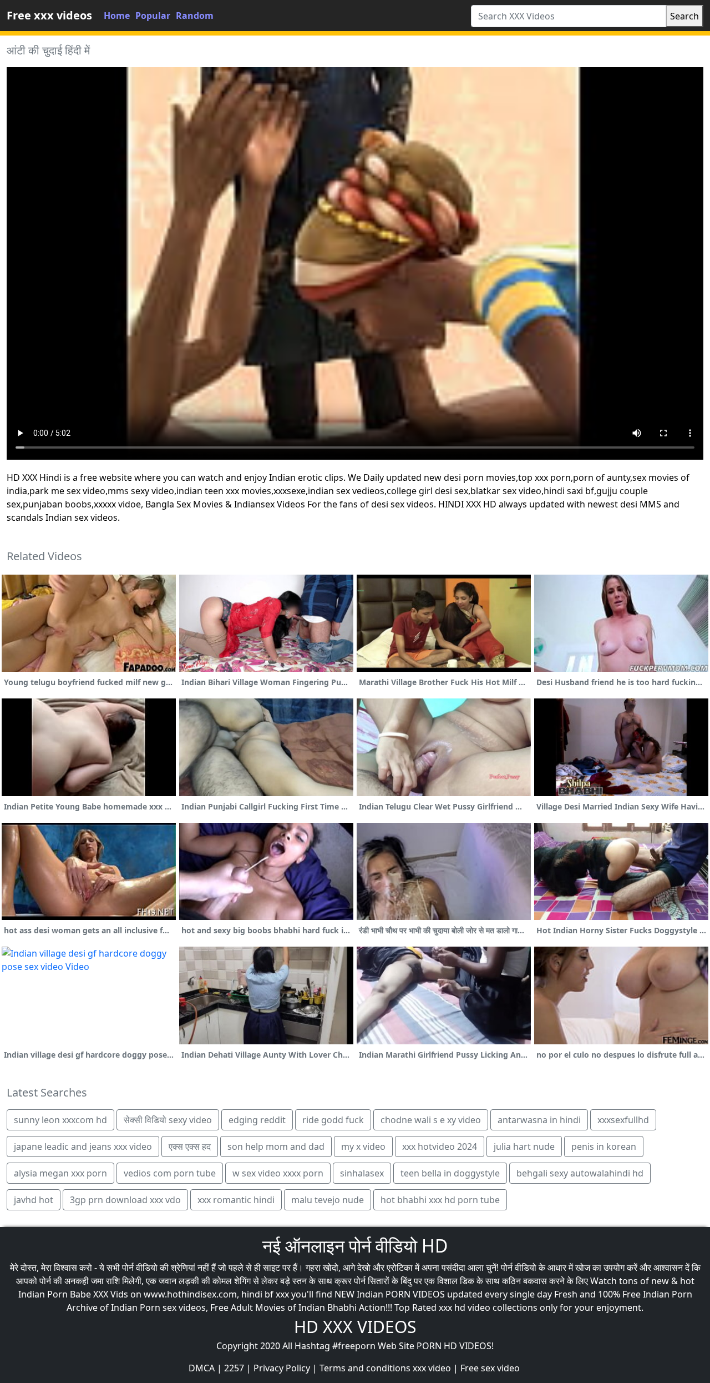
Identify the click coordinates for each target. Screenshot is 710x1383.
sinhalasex (362, 1173)
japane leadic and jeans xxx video (83, 1146)
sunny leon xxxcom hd (60, 1120)
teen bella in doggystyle (450, 1173)
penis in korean (603, 1146)
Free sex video (490, 1368)
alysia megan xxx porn (60, 1173)
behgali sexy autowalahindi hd (579, 1173)
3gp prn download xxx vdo (125, 1200)
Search (684, 16)
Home (117, 15)
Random (195, 15)
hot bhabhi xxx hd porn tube (440, 1200)
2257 (234, 1368)
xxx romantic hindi (236, 1200)
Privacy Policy (281, 1368)
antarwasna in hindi (539, 1120)
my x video (363, 1146)
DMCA (202, 1368)
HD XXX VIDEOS (355, 1326)
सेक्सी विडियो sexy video (168, 1120)
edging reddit (257, 1120)
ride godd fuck (333, 1120)
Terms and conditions (365, 1368)
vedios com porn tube (170, 1173)
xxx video (432, 1368)
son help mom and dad (275, 1146)
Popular (152, 15)
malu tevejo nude (327, 1200)
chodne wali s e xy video (431, 1120)
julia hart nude (524, 1146)
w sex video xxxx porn (277, 1173)
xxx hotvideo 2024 (439, 1146)
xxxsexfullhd (623, 1120)
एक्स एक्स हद (190, 1146)
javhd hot (33, 1200)
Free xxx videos (49, 15)
